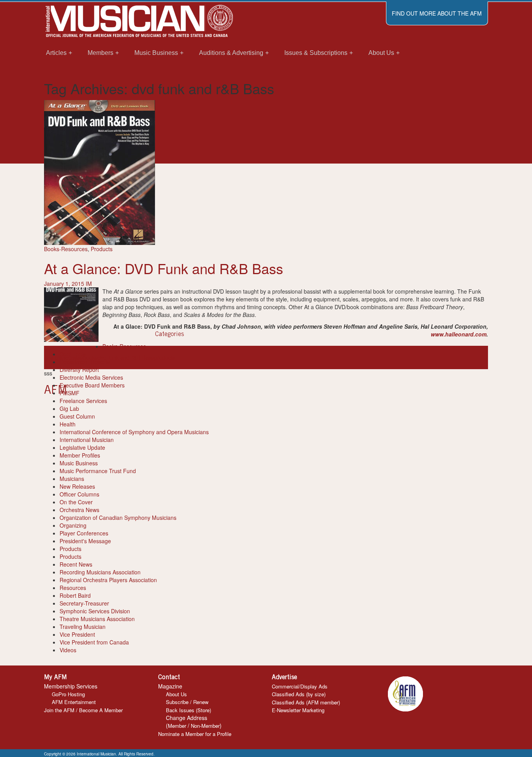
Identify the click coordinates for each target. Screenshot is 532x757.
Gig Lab (69, 408)
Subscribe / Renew (187, 702)
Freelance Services (83, 401)
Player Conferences (84, 533)
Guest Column (77, 416)
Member (177, 725)
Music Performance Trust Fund (98, 471)
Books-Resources (66, 249)
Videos (68, 650)
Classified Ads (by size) (299, 694)
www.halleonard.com (458, 334)
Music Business (79, 463)
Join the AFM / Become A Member (83, 710)
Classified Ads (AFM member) (306, 702)
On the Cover (76, 502)
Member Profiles (80, 455)
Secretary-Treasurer (84, 603)
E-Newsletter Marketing (298, 710)
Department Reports (85, 362)
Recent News (76, 564)
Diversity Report (79, 369)
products (164, 357)
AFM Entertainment (74, 702)
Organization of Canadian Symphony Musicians (118, 517)
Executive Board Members (92, 385)
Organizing (73, 525)
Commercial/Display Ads (300, 686)
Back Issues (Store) (188, 710)
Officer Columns (79, 494)
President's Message (85, 541)
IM (89, 283)
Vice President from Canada (94, 642)
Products (102, 249)
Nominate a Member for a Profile (194, 734)
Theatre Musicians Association (97, 619)
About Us (176, 694)
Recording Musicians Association (100, 572)
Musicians (72, 478)
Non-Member (205, 725)
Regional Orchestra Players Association (108, 580)
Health (68, 424)
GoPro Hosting (68, 694)
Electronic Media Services (91, 377)
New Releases (77, 486)
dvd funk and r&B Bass (126, 357)
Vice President (77, 634)
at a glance (57, 357)
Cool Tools (73, 354)
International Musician (87, 440)
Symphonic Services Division (95, 611)
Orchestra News (79, 510)
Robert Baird (75, 595)
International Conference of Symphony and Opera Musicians (134, 432)
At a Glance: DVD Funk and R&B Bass (163, 268)
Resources (73, 588)
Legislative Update (82, 447)
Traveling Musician (83, 626)
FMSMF (69, 393)
